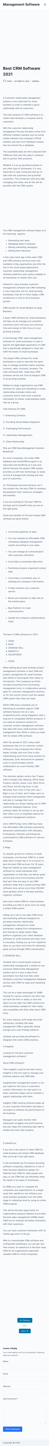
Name (5, 1361)
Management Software (21, 4)
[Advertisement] (24, 34)
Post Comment (13, 1429)
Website (6, 1386)
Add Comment (10, 1399)
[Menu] (45, 4)
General (35, 81)
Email (5, 1374)
